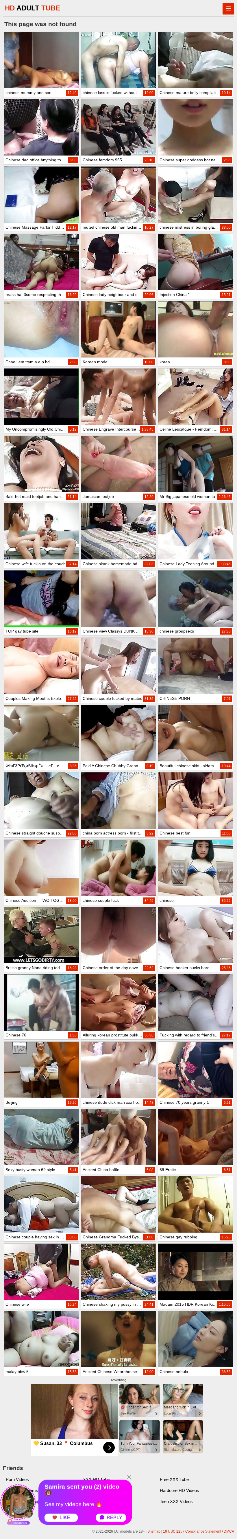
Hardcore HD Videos (179, 1490)
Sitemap (153, 1531)
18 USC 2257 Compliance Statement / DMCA (198, 1531)
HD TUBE (32, 8)
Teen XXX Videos (176, 1501)
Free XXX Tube (174, 1479)
